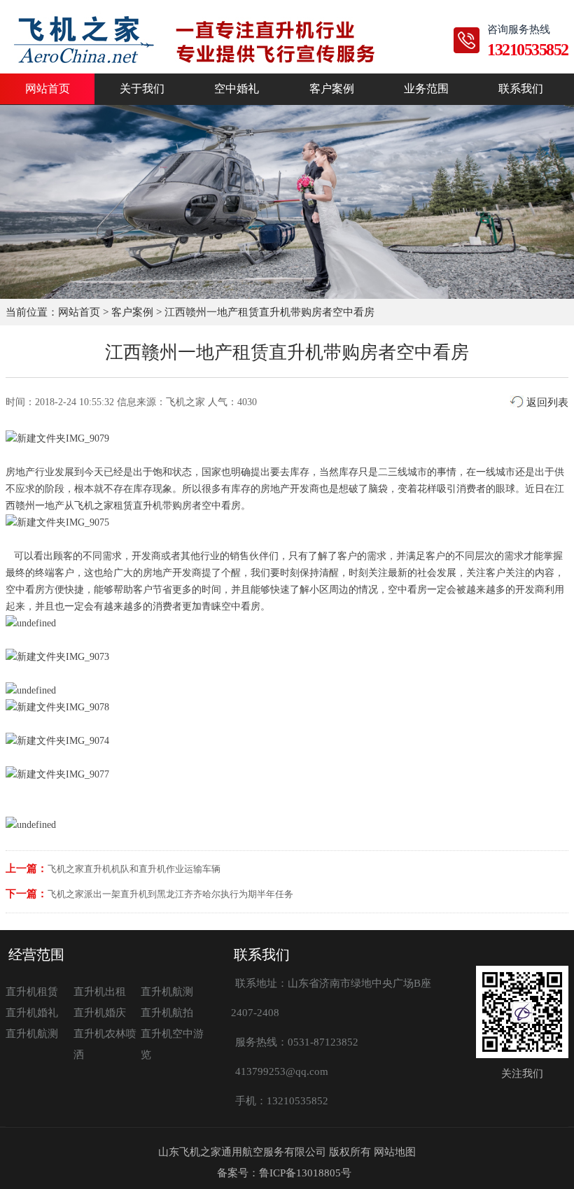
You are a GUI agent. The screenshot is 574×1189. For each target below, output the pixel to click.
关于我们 (142, 89)
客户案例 (331, 89)
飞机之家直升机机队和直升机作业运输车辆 (134, 869)
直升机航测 (167, 991)
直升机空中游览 (172, 1044)
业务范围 (426, 89)
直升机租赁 (32, 991)
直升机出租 (100, 991)
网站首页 (47, 89)
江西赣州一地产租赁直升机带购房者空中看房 (269, 312)
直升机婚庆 (100, 1012)
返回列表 (546, 402)
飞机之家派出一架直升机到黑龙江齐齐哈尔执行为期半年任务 (170, 894)
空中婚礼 (236, 89)
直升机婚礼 (32, 1012)
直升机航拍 (167, 1012)
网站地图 (395, 1152)
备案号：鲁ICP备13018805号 (284, 1173)
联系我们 (520, 89)
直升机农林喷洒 (105, 1044)
